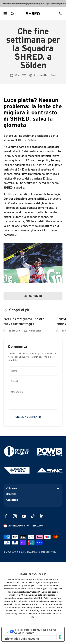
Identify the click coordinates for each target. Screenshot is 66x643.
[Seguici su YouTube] (23, 516)
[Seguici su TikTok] (32, 516)
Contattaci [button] (12, 500)
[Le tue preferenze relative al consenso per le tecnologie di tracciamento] (59, 636)
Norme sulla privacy (18, 357)
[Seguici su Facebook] (6, 516)
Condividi (35, 296)
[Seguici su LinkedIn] (41, 516)
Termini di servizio (40, 357)
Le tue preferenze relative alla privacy (35, 631)
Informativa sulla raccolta (21, 638)
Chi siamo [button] (11, 488)
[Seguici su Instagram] (14, 516)
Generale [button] (11, 494)
